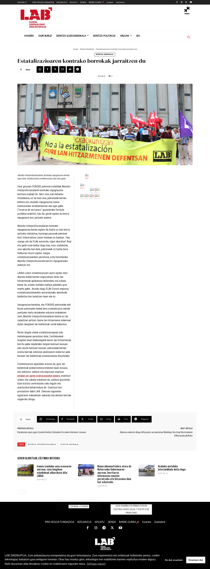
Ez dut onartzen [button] (174, 560)
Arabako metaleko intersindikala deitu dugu (172, 467)
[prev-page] (19, 492)
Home (75, 49)
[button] (189, 37)
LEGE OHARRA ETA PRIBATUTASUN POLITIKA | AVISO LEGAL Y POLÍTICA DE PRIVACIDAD (131, 509)
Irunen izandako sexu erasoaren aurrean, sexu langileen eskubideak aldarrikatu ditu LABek (54, 471)
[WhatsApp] (40, 69)
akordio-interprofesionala (42, 444)
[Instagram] (182, 2)
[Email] (62, 69)
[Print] (70, 69)
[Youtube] (191, 2)
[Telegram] (77, 69)
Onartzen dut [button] (196, 560)
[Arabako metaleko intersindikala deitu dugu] (147, 470)
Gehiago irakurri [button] (96, 563)
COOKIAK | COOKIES (78, 506)
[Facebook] (177, 2)
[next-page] (25, 492)
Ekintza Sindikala (87, 49)
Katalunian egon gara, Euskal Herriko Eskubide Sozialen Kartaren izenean (51, 432)
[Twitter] (186, 2)
